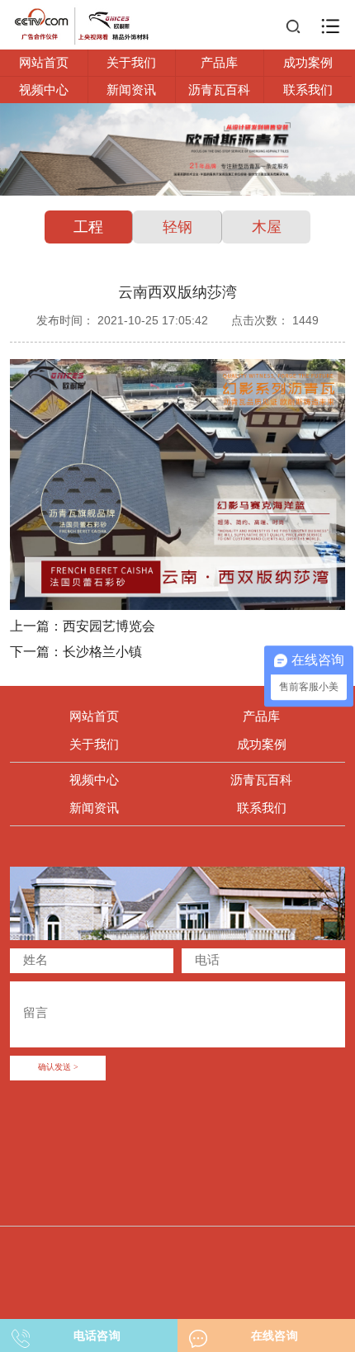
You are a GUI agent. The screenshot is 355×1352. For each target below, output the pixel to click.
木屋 (267, 227)
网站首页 (44, 62)
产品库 (219, 62)
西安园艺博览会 (109, 626)
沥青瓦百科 (219, 90)
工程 (88, 227)
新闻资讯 (131, 90)
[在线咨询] (198, 1333)
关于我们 (131, 62)
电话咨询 (97, 1335)
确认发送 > (58, 1067)
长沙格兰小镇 (102, 652)
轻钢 (177, 227)
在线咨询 (274, 1335)
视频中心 (44, 90)
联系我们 (308, 90)
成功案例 (308, 62)
